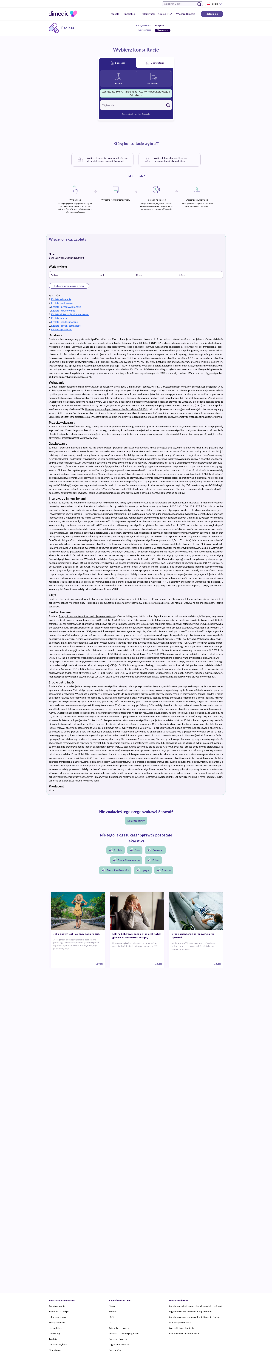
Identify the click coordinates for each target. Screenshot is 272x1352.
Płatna (118, 83)
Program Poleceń (118, 1338)
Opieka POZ (165, 13)
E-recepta (114, 13)
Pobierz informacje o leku (69, 285)
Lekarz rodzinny (136, 820)
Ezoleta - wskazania (62, 302)
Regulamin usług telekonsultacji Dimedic (190, 1311)
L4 (110, 1322)
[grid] (136, 274)
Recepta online (57, 1322)
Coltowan (158, 850)
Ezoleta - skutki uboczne (64, 321)
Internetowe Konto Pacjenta (183, 1333)
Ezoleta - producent (61, 329)
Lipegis (145, 870)
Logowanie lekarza (119, 1344)
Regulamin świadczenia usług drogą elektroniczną (195, 1305)
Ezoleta (118, 850)
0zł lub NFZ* (153, 83)
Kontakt (113, 1311)
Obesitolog (55, 1349)
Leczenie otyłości (58, 1344)
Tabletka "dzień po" (59, 1311)
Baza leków (115, 1349)
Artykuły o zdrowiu (119, 1327)
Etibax (155, 860)
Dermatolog (55, 1327)
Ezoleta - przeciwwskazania (66, 306)
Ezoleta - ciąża (59, 318)
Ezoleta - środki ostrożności (66, 325)
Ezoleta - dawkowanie (63, 310)
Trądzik (53, 1338)
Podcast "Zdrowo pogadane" (124, 1333)
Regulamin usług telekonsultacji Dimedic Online (194, 1316)
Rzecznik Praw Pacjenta (181, 1327)
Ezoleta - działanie (61, 299)
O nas (112, 1305)
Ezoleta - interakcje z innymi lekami (70, 314)
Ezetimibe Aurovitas (129, 860)
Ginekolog (54, 1333)
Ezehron (166, 870)
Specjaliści (129, 13)
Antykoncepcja (57, 1305)
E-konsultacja (157, 62)
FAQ (111, 1316)
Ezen (137, 850)
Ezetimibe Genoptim (118, 870)
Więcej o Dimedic (185, 13)
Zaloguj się (212, 13)
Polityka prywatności (179, 1322)
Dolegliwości (148, 13)
